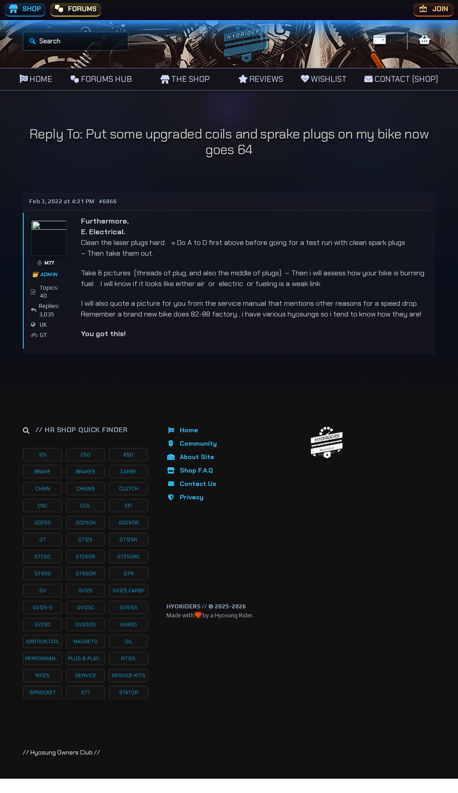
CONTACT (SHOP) (405, 79)
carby (128, 471)
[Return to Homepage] (327, 443)
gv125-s (42, 607)
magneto (85, 641)
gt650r (86, 573)
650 (128, 454)
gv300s (85, 624)
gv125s (128, 607)
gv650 (128, 624)
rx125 (42, 675)
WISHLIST (328, 79)
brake (42, 471)
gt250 (42, 556)
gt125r (128, 539)
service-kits (128, 675)
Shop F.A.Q (196, 470)
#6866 (108, 201)
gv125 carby (128, 590)
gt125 (85, 539)
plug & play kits (86, 658)
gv (42, 590)
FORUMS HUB (105, 79)
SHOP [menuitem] (31, 8)
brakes (85, 471)
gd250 (42, 522)
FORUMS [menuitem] (81, 8)
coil (85, 505)
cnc (42, 505)
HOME (40, 79)
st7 (85, 692)
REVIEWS (265, 79)
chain (42, 488)
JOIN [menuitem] (439, 8)
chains (85, 488)
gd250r (129, 522)
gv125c (85, 607)
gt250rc (128, 556)
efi (128, 505)
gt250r (85, 556)
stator (128, 692)
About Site (197, 457)
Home (189, 430)
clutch (128, 488)
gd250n (86, 522)
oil (128, 641)
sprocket (43, 692)
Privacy (192, 497)
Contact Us (198, 484)
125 (43, 454)
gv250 (42, 624)
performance (43, 658)
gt (42, 539)
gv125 (85, 590)
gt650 (42, 573)
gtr (128, 573)
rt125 (128, 658)
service (85, 675)
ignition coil (42, 641)
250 (85, 454)
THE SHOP (190, 79)
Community (198, 443)
